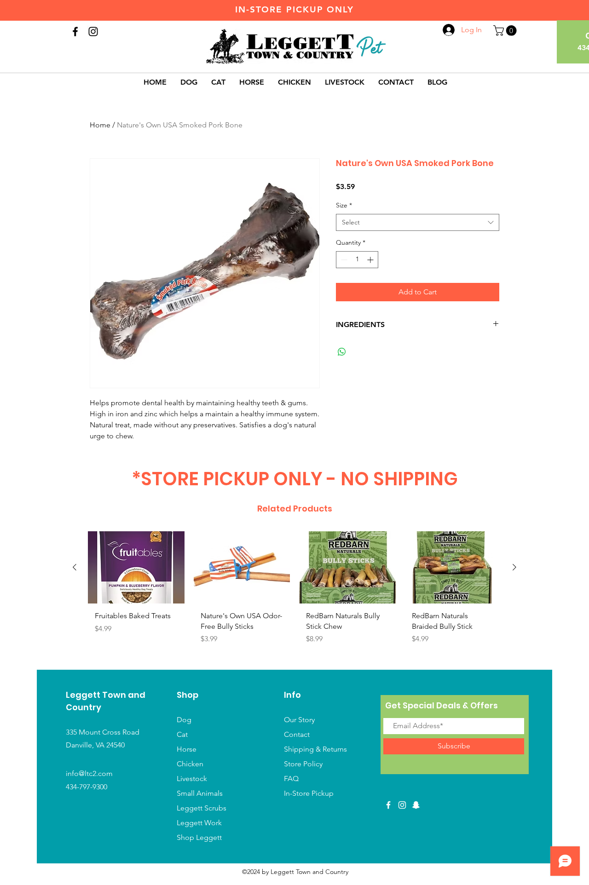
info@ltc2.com (89, 773)
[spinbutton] (357, 260)
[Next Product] (514, 567)
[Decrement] (343, 260)
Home (100, 125)
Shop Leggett (200, 837)
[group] (294, 596)
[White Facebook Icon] (388, 805)
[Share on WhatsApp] (341, 351)
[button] (506, 30)
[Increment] (371, 260)
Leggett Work (199, 822)
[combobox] (417, 222)
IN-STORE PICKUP (279, 9)
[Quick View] (136, 567)
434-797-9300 (86, 786)
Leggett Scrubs (201, 808)
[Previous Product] (74, 567)
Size (344, 205)
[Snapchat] (416, 805)
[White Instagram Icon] (402, 805)
